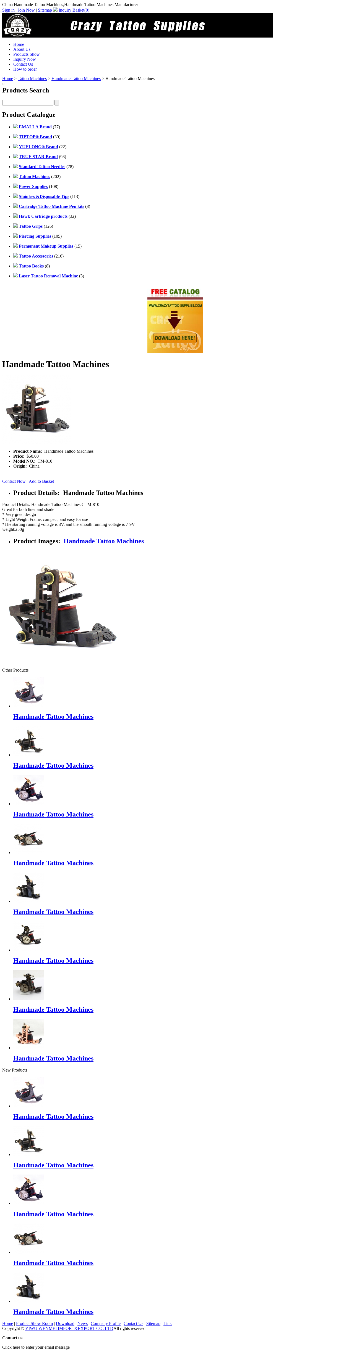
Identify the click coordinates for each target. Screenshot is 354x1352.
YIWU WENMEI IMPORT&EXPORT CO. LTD (69, 1328)
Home (18, 44)
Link (167, 1323)
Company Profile (106, 1323)
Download (65, 1323)
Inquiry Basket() (74, 10)
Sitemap (45, 10)
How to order (25, 69)
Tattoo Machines (32, 78)
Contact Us (23, 64)
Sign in (8, 10)
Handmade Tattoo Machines (76, 78)
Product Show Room (34, 1323)
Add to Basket (42, 481)
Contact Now (14, 481)
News (82, 1323)
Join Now (26, 10)
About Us (21, 49)
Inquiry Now (24, 59)
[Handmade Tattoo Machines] (28, 1106)
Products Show (26, 54)
